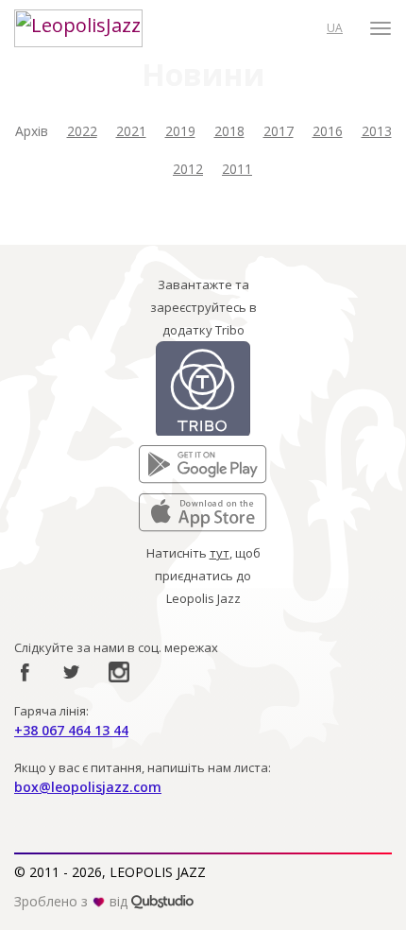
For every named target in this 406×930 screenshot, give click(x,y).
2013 (377, 131)
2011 (237, 169)
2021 (131, 131)
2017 (278, 131)
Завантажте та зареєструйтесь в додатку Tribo (203, 307)
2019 (180, 131)
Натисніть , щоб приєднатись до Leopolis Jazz (203, 575)
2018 (229, 131)
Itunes (157, 504)
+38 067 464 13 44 (71, 730)
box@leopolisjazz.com (87, 787)
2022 (82, 131)
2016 (328, 131)
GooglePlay (172, 456)
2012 (188, 169)
